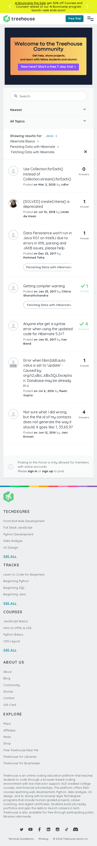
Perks (7, 737)
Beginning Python (16, 581)
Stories (8, 691)
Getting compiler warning (44, 286)
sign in (32, 471)
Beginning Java (14, 594)
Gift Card (9, 704)
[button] (10, 6)
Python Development (18, 534)
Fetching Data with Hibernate (32, 152)
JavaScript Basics (15, 621)
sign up (47, 471)
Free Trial (74, 18)
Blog (6, 678)
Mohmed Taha (33, 257)
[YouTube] (30, 829)
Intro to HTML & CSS (17, 628)
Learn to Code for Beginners (23, 574)
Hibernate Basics (22, 141)
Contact (8, 698)
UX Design (10, 547)
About (7, 671)
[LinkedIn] (48, 829)
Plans (7, 723)
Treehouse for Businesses (21, 763)
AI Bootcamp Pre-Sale (30, 3)
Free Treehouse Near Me (20, 750)
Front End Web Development (23, 521)
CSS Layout (11, 641)
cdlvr (65, 184)
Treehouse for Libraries (19, 756)
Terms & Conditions (21, 838)
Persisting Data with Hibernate (32, 147)
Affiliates (9, 730)
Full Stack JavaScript (17, 527)
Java (49, 136)
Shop (7, 743)
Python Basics (13, 634)
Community (11, 685)
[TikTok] (66, 829)
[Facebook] (39, 829)
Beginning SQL (14, 587)
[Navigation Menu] (90, 18)
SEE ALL (10, 556)
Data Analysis (12, 541)
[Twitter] (21, 829)
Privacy (43, 838)
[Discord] (75, 829)
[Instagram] (57, 829)
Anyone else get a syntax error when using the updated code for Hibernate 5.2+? (48, 328)
